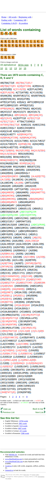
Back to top (38, 409)
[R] (20, 47)
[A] (2, 43)
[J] (35, 43)
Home (3, 17)
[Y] (2, 51)
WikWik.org (13, 455)
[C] (9, 43)
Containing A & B (9, 23)
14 (20, 68)
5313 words (23, 426)
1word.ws (8, 466)
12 (11, 68)
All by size (23, 65)
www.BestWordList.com (13, 459)
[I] (31, 43)
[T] (27, 47)
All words (12, 17)
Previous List (8, 412)
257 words (23, 431)
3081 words (23, 423)
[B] (6, 43)
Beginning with (25, 17)
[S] (24, 47)
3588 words (25, 433)
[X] (42, 47)
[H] (27, 43)
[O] (9, 47)
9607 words (22, 428)
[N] (6, 47)
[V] (35, 47)
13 (15, 68)
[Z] (6, 51)
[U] (31, 47)
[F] (20, 43)
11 (6, 68)
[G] (24, 43)
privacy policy (35, 474)
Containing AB (20, 20)
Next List (39, 412)
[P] (13, 47)
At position (23, 23)
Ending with (6, 20)
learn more (26, 474)
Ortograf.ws (9, 470)
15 (25, 68)
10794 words (23, 421)
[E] (17, 43)
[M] (2, 47)
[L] (42, 43)
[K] (38, 43)
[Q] (17, 47)
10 (1, 68)
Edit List (7, 409)
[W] (38, 47)
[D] (13, 43)
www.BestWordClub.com (14, 461)
